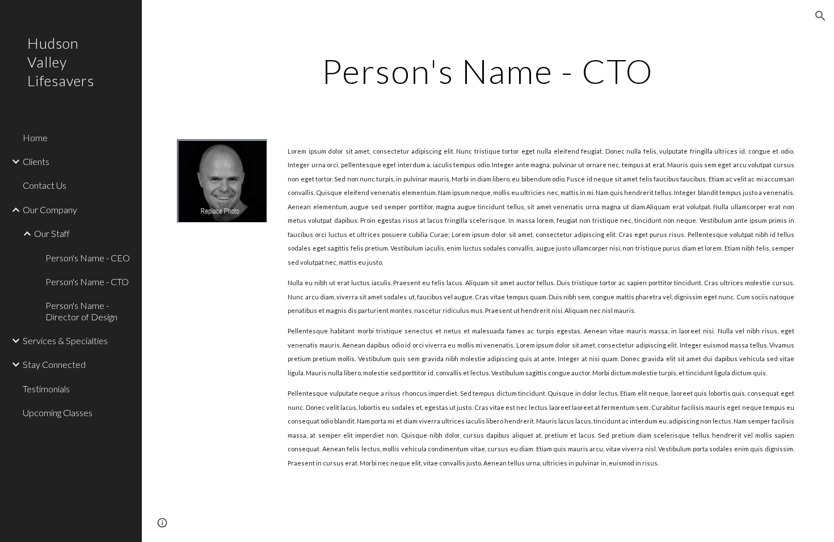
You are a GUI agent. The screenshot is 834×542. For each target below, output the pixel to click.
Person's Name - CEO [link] (87, 257)
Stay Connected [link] (54, 364)
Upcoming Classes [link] (57, 412)
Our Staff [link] (52, 233)
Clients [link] (36, 161)
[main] (487, 71)
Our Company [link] (50, 209)
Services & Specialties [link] (65, 340)
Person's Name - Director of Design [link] (81, 310)
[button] (820, 15)
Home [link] (35, 137)
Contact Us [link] (44, 185)
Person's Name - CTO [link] (87, 281)
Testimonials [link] (46, 388)
